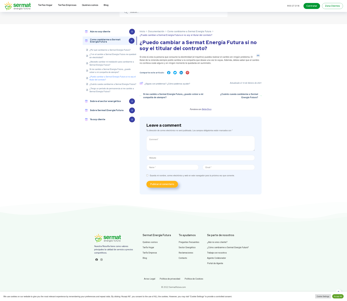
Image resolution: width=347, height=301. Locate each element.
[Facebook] (96, 259)
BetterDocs (206, 109)
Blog (106, 5)
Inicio (142, 31)
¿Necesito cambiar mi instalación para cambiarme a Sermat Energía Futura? (111, 63)
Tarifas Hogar (45, 5)
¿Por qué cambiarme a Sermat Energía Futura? (110, 49)
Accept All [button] (338, 296)
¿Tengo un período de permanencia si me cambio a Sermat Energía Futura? (111, 90)
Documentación (156, 31)
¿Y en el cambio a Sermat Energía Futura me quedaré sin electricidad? (112, 56)
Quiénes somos (90, 5)
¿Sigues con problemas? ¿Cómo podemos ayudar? (167, 83)
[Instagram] (101, 259)
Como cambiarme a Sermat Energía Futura (189, 31)
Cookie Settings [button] (323, 296)
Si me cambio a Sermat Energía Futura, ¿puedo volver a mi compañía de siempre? (110, 70)
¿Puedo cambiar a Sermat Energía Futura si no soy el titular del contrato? (112, 78)
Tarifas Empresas (67, 5)
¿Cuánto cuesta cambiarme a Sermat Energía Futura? (112, 84)
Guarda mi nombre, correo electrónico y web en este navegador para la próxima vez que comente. (192, 175)
